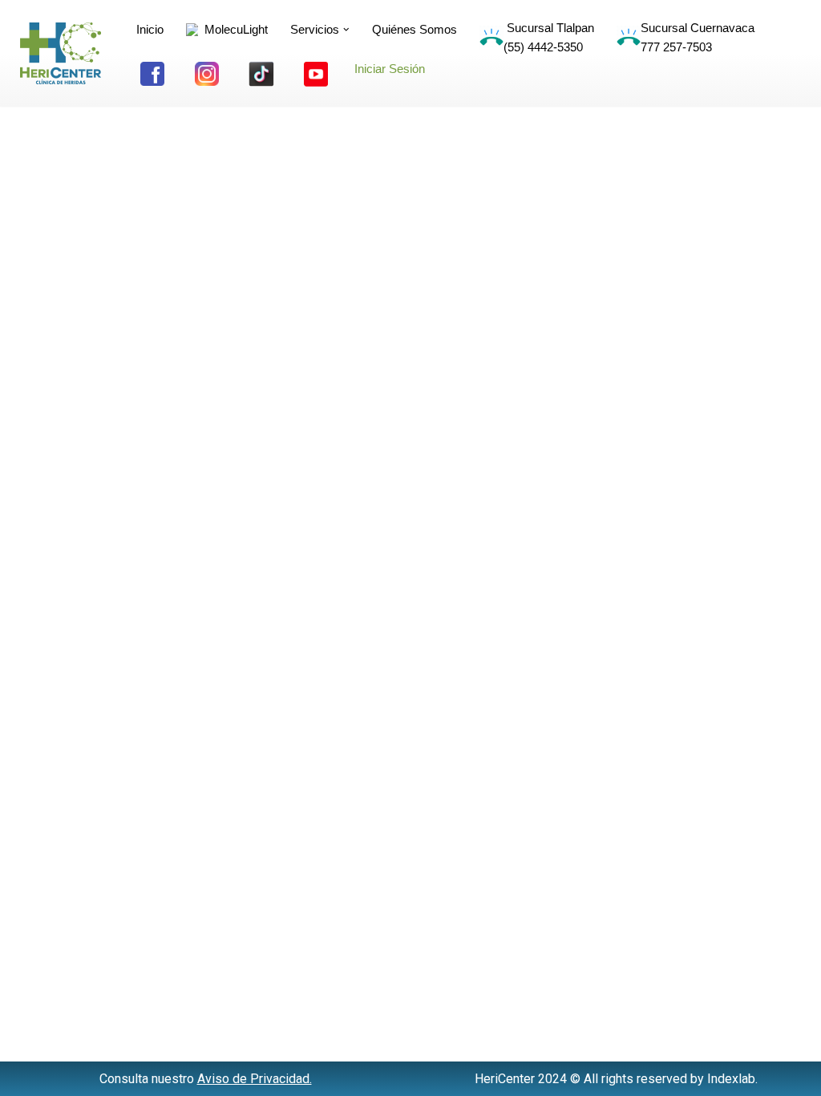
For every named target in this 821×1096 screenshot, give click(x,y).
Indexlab (731, 1078)
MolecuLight (233, 29)
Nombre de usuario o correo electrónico (345, 110)
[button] (346, 29)
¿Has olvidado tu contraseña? (410, 346)
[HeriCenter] (60, 53)
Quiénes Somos (414, 29)
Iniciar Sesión (389, 68)
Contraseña (263, 181)
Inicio (150, 29)
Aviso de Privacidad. (254, 1078)
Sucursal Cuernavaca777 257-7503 (697, 37)
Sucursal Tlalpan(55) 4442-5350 (549, 37)
